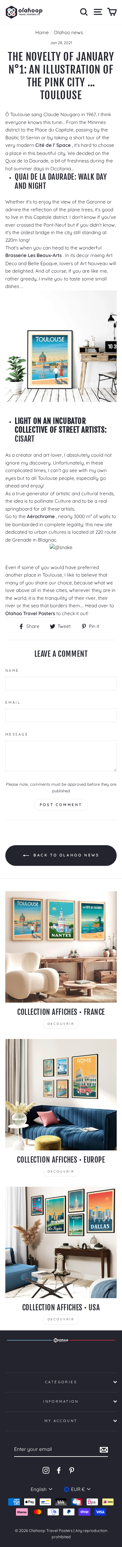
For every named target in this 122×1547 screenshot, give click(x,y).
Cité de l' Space (53, 145)
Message (16, 734)
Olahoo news (68, 32)
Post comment (61, 804)
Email (13, 702)
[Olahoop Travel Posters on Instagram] (46, 1470)
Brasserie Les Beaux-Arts (33, 255)
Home (42, 32)
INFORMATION (61, 1401)
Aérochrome (41, 516)
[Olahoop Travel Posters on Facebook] (58, 1470)
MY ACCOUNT (60, 1421)
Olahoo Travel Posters (30, 613)
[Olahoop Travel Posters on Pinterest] (71, 1470)
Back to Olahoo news (65, 855)
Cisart (25, 439)
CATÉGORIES (61, 1382)
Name (12, 670)
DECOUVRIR (61, 1024)
